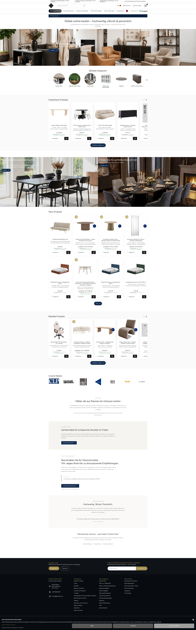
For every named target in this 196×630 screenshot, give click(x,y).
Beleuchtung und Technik (80, 598)
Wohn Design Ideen (109, 11)
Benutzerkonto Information (130, 581)
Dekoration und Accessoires (81, 603)
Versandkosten (63, 134)
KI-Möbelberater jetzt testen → (70, 485)
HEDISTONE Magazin (96, 11)
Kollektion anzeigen (97, 145)
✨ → (55, 15)
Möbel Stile (76, 608)
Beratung (65, 568)
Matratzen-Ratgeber (104, 588)
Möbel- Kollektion (78, 605)
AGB (100, 605)
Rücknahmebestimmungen (105, 598)
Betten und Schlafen (79, 588)
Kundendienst (120, 11)
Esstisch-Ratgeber (103, 591)
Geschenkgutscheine (68, 11)
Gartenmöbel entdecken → (69, 442)
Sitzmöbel (76, 586)
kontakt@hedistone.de (57, 596)
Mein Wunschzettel (129, 588)
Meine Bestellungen (129, 583)
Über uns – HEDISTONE (105, 583)
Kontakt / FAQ (102, 581)
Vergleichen (55, 138)
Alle (97, 303)
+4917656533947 (56, 592)
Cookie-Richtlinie (103, 608)
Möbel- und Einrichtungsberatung (107, 586)
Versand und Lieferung (104, 595)
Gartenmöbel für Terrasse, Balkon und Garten (85, 595)
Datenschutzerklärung (104, 603)
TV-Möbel (76, 593)
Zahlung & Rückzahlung (105, 593)
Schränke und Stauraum (80, 591)
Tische (75, 583)
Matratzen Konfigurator (82, 11)
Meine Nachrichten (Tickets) (131, 586)
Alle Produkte (127, 593)
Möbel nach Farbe (78, 610)
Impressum (101, 600)
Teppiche (76, 600)
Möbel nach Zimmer (78, 581)
